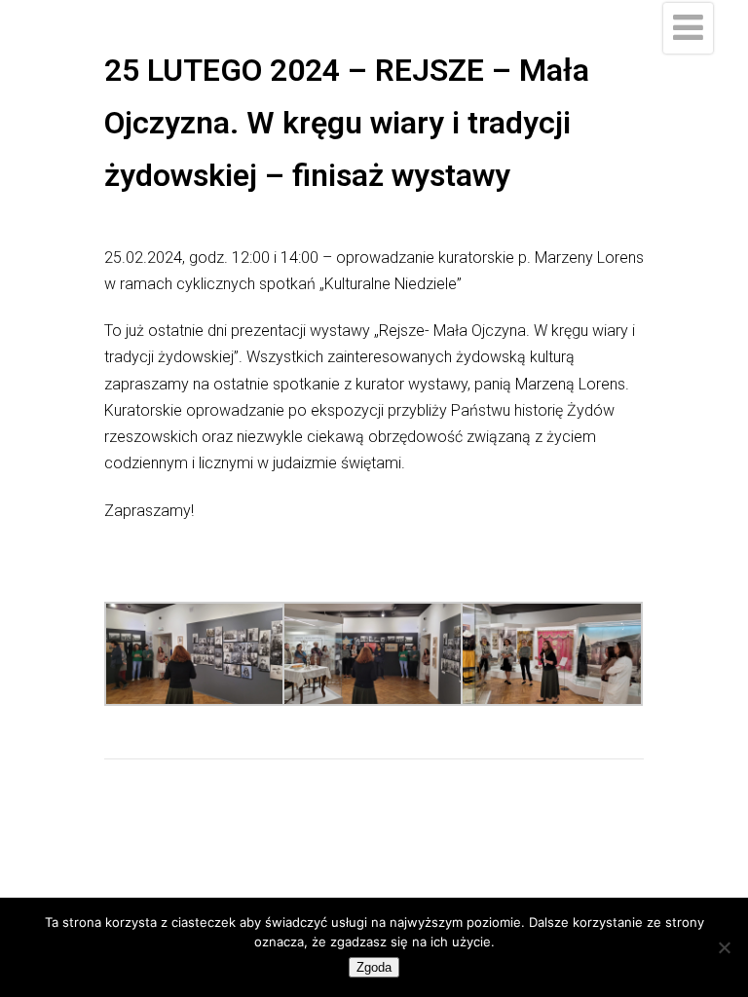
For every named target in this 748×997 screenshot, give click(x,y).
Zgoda (374, 967)
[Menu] (688, 28)
